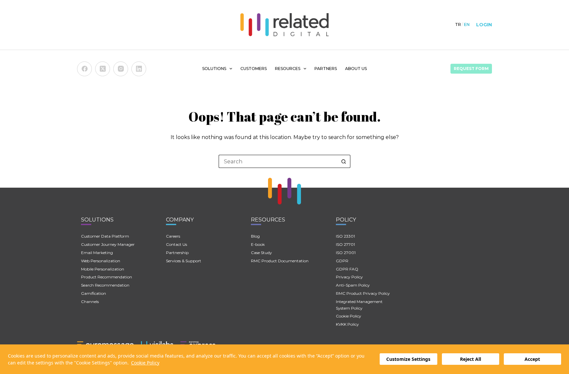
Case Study (261, 252)
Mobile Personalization (102, 269)
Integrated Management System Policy (359, 305)
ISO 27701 (345, 244)
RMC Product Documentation (280, 260)
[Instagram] (120, 68)
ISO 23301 (345, 236)
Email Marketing (97, 252)
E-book (258, 244)
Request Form (471, 68)
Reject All (470, 359)
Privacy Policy (349, 276)
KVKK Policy (347, 324)
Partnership (177, 252)
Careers (173, 236)
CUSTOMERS (253, 68)
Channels (90, 301)
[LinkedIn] (138, 68)
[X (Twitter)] (102, 68)
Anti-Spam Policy (353, 285)
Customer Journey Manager (108, 244)
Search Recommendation (105, 285)
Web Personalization (100, 260)
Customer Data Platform (105, 236)
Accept (532, 359)
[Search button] (343, 161)
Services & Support (183, 260)
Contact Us (176, 244)
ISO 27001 (346, 252)
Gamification (93, 293)
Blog (255, 236)
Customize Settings (408, 359)
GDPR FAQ (347, 269)
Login (484, 25)
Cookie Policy (145, 363)
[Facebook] (84, 68)
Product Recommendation (106, 276)
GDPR (342, 260)
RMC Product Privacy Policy (363, 293)
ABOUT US (356, 68)
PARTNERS (325, 68)
